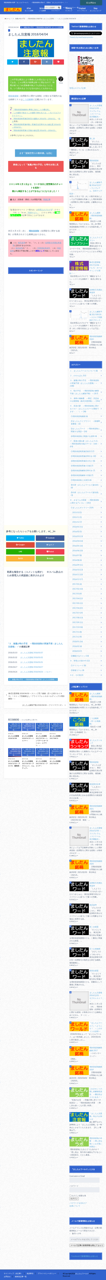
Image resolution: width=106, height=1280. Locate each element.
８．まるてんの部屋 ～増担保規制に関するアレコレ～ (84, 501)
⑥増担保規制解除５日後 (82, 475)
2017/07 (77, 613)
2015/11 (77, 517)
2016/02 (77, 531)
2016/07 (77, 555)
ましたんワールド (82, 1273)
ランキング (68, 9)
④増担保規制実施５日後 (82, 466)
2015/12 (77, 522)
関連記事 (47, 199)
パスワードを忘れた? (77, 1203)
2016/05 (77, 546)
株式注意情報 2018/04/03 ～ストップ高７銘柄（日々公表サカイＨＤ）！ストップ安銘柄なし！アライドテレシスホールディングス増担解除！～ (36, 696)
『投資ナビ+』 (32, 212)
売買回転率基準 (43, 248)
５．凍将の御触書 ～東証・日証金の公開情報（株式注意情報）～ (85, 399)
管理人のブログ (44, 210)
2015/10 (77, 512)
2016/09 (77, 565)
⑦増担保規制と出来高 (81, 480)
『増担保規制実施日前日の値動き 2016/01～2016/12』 (34, 118)
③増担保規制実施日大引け (83, 461)
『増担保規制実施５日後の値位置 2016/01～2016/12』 (34, 130)
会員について (74, 1206)
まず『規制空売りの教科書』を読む (35, 153)
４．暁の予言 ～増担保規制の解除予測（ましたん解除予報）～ (84, 392)
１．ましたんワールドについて (84, 371)
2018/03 (77, 651)
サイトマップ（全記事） (13, 1273)
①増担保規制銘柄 (79, 416)
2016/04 (77, 541)
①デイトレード (78, 665)
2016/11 (77, 574)
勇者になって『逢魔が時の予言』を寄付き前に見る (36, 166)
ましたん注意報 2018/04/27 (31, 667)
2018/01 (77, 641)
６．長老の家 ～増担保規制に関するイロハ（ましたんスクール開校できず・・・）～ (84, 408)
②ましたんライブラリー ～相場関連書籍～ (85, 422)
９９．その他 (76, 675)
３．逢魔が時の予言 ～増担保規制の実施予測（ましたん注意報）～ (33, 679)
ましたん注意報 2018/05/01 (31, 662)
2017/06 (77, 608)
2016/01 (77, 527)
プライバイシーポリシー (47, 1273)
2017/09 (77, 622)
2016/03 (77, 536)
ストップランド (82, 9)
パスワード (73, 1186)
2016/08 (77, 560)
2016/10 (77, 570)
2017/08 (77, 617)
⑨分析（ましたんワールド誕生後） (85, 493)
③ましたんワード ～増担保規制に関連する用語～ (85, 429)
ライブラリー (55, 9)
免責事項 (30, 1273)
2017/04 (77, 598)
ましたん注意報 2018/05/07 (31, 653)
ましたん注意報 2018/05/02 (31, 657)
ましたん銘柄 (29, 9)
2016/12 (77, 579)
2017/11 (77, 632)
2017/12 (77, 637)
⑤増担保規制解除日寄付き (83, 470)
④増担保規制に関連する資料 (84, 436)
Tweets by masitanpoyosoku (81, 37)
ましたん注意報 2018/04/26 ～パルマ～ (36, 672)
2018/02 (77, 646)
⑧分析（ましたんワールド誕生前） (85, 486)
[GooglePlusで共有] (35, 61)
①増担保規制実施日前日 (82, 451)
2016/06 (77, 550)
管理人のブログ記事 (77, 88)
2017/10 (77, 627)
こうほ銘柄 (42, 9)
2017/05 (77, 603)
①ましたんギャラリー (82, 507)
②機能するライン (80, 656)
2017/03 (77, 594)
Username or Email (77, 1176)
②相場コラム (77, 670)
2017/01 (77, 584)
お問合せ (92, 3)
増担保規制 (13, 96)
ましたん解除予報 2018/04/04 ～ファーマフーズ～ (42, 705)
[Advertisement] (36, 397)
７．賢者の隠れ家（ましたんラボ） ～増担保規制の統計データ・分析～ (85, 444)
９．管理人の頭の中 (80, 661)
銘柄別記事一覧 (21, 1276)
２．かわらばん (78, 375)
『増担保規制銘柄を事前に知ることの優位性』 (32, 109)
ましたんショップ (95, 9)
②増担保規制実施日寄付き (83, 456)
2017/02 (77, 589)
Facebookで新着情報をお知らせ (84, 1256)
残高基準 (21, 243)
